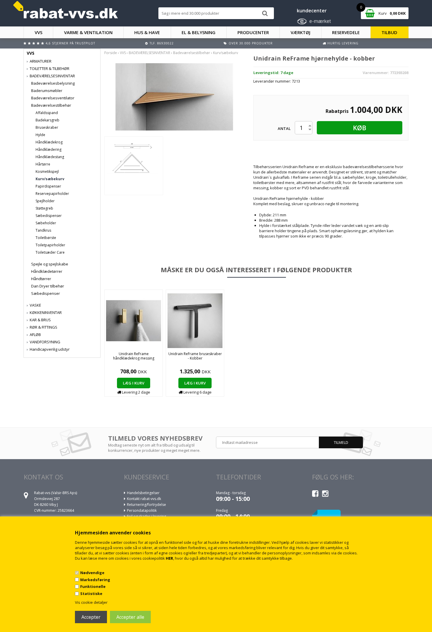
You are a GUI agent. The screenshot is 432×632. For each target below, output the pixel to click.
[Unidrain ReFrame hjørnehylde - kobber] (174, 96)
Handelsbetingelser (143, 492)
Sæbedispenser (49, 215)
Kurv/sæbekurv (50, 178)
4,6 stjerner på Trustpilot (70, 43)
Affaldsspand (47, 112)
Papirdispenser (48, 186)
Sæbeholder (46, 222)
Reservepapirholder (52, 193)
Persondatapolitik (142, 510)
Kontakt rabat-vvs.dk (144, 498)
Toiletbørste (46, 237)
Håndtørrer (41, 278)
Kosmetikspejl (47, 171)
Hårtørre (43, 164)
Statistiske (91, 593)
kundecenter (312, 10)
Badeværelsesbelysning (53, 83)
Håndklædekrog (49, 142)
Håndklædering (48, 149)
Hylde (40, 134)
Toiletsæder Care (50, 252)
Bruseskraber (47, 127)
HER (169, 558)
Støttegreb (44, 208)
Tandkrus (43, 230)
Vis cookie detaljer (91, 602)
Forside (110, 52)
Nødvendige (92, 572)
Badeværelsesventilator (52, 98)
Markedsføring (95, 579)
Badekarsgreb (47, 120)
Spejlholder (45, 200)
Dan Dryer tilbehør (47, 286)
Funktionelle (93, 586)
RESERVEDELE (346, 32)
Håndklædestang (50, 156)
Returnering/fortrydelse (146, 504)
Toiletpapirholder (50, 245)
